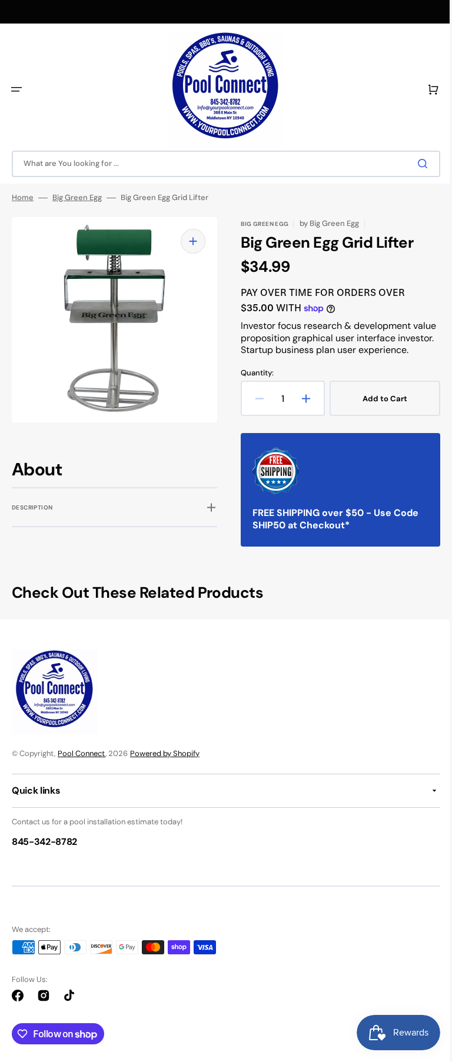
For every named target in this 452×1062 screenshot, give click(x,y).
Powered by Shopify (165, 766)
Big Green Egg (77, 197)
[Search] (416, 164)
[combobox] (221, 164)
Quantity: (253, 385)
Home (23, 197)
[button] (16, 89)
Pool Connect (81, 766)
